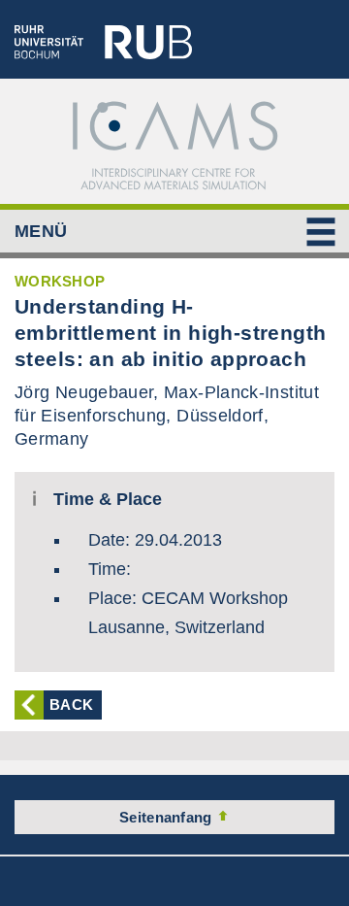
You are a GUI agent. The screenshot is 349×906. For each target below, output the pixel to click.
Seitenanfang (167, 817)
